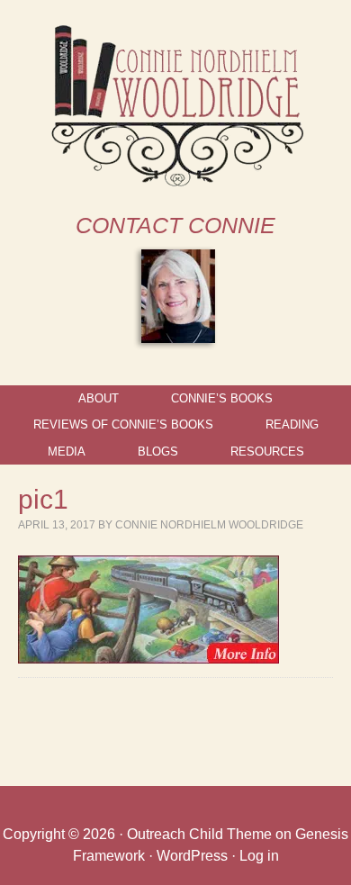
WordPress (192, 855)
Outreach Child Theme (199, 834)
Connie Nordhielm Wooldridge (209, 525)
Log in (259, 855)
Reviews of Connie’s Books (123, 424)
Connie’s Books (222, 398)
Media (67, 451)
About (98, 398)
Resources (267, 451)
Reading (292, 424)
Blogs (158, 451)
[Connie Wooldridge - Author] (176, 182)
